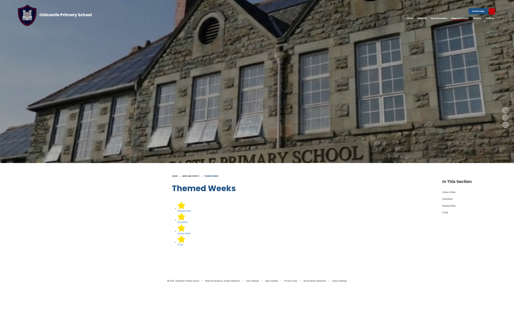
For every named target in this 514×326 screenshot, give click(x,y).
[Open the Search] (492, 11)
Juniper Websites (231, 281)
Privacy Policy (290, 281)
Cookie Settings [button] (339, 281)
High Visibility (271, 281)
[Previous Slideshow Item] (505, 118)
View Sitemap (252, 281)
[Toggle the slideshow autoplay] (505, 125)
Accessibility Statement (314, 281)
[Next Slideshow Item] (505, 110)
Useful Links (478, 11)
